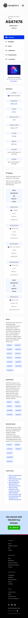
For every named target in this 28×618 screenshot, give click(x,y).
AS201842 (10, 457)
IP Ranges (9, 42)
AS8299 (17, 444)
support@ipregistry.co (14, 613)
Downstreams (10, 55)
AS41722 (9, 357)
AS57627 (9, 453)
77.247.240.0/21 (14, 225)
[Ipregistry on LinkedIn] (15, 605)
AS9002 (17, 402)
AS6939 (9, 345)
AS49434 (18, 357)
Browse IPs (11, 560)
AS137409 (18, 366)
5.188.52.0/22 (14, 207)
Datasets (10, 577)
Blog (9, 558)
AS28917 (9, 406)
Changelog (11, 575)
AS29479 (18, 349)
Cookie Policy (12, 592)
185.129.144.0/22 (14, 262)
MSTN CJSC (14, 103)
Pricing (10, 550)
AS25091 (9, 349)
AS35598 (9, 410)
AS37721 (9, 353)
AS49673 (18, 362)
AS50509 (18, 410)
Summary (9, 37)
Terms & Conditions (13, 598)
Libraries (10, 584)
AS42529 (9, 449)
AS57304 (9, 414)
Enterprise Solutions (13, 565)
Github (10, 581)
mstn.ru (14, 111)
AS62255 (18, 414)
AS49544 (9, 362)
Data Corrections (12, 562)
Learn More (10, 59)
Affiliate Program (12, 546)
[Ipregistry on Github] (12, 605)
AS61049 (9, 366)
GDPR (9, 594)
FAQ (9, 548)
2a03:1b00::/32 (14, 296)
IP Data (10, 567)
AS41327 (17, 353)
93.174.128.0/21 (14, 243)
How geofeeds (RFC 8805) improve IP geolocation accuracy (14, 483)
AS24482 (17, 345)
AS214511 (9, 461)
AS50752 (18, 449)
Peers (8, 46)
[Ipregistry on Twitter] (9, 605)
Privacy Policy (12, 596)
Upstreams (10, 50)
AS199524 (10, 370)
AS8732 (9, 402)
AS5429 (9, 444)
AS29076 (17, 406)
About (9, 543)
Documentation (12, 579)
